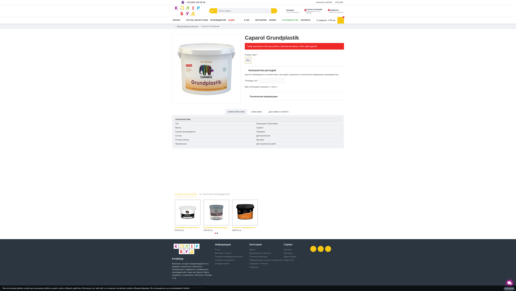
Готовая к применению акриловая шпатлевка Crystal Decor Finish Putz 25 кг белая (245, 227)
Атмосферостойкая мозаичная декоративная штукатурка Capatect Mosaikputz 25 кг (188, 227)
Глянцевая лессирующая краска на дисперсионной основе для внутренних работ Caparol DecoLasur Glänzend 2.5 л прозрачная (216, 227)
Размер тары (250, 55)
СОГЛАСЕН (509, 289)
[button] (215, 233)
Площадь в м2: (251, 80)
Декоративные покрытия (187, 26)
